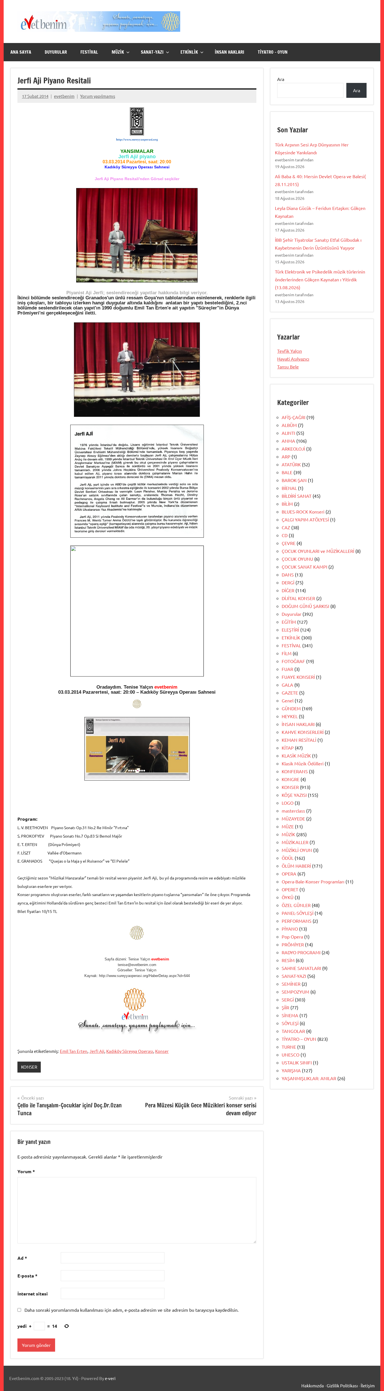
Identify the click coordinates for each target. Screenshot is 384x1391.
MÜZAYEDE (293, 818)
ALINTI (288, 433)
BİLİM (287, 503)
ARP (286, 456)
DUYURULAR (56, 52)
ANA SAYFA (20, 52)
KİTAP (288, 747)
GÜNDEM (291, 708)
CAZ (286, 527)
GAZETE (290, 692)
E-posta (27, 1276)
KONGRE (290, 779)
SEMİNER (291, 984)
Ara (280, 79)
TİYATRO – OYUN (273, 52)
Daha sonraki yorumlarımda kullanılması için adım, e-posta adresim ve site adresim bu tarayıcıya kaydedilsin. (131, 1310)
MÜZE (288, 826)
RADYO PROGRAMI (301, 952)
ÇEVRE (288, 543)
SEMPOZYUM (295, 991)
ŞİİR (285, 1007)
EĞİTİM (289, 622)
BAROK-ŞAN (294, 480)
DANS (288, 574)
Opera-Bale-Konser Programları (313, 881)
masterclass (293, 810)
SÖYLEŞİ (290, 1023)
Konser (162, 1051)
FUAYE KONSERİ (298, 677)
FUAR (287, 669)
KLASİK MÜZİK (296, 755)
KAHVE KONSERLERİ (303, 732)
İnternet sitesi (32, 1294)
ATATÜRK (291, 464)
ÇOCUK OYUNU (297, 559)
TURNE (289, 1047)
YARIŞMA (291, 1070)
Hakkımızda (312, 1385)
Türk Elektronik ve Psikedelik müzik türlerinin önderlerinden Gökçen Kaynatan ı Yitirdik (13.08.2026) (320, 279)
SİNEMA (290, 1015)
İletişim (368, 1385)
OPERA (289, 873)
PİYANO (290, 928)
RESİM (288, 960)
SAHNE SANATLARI (301, 968)
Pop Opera (292, 936)
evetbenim (64, 96)
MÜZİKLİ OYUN (297, 850)
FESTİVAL (89, 52)
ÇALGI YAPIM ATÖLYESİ (305, 519)
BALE (287, 472)
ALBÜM (289, 425)
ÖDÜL (287, 858)
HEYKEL (290, 716)
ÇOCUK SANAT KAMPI (304, 566)
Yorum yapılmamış (97, 96)
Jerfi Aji (96, 1051)
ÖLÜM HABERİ (296, 865)
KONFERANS (295, 771)
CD (285, 535)
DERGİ (288, 582)
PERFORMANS (296, 921)
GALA (287, 684)
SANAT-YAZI (152, 52)
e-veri (110, 1378)
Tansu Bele (288, 366)
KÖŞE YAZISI (294, 795)
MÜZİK (118, 52)
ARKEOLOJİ (293, 448)
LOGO (287, 803)
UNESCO (290, 1054)
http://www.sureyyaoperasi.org (137, 139)
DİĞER (288, 590)
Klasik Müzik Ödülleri (303, 763)
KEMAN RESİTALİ (299, 740)
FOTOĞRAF (293, 661)
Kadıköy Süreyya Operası (129, 1051)
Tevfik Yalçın (289, 351)
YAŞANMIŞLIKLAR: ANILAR (309, 1078)
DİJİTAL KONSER (298, 598)
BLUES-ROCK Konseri (303, 511)
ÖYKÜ (287, 897)
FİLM (287, 653)
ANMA (288, 441)
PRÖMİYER (293, 944)
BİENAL (289, 488)
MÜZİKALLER (295, 842)
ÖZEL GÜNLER (296, 905)
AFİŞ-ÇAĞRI (293, 417)
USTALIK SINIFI (297, 1062)
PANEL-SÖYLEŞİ (297, 913)
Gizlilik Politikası (342, 1385)
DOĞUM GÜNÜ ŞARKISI (305, 606)
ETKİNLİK (189, 52)
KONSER (29, 1066)
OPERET (290, 889)
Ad (22, 1258)
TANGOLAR (293, 1031)
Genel (287, 700)
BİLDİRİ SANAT (296, 496)
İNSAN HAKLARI (229, 52)
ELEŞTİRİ (290, 629)
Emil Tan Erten (73, 1051)
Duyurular (291, 614)
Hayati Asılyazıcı (293, 358)
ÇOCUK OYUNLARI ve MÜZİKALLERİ (318, 551)
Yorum (26, 1171)
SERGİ (288, 999)
